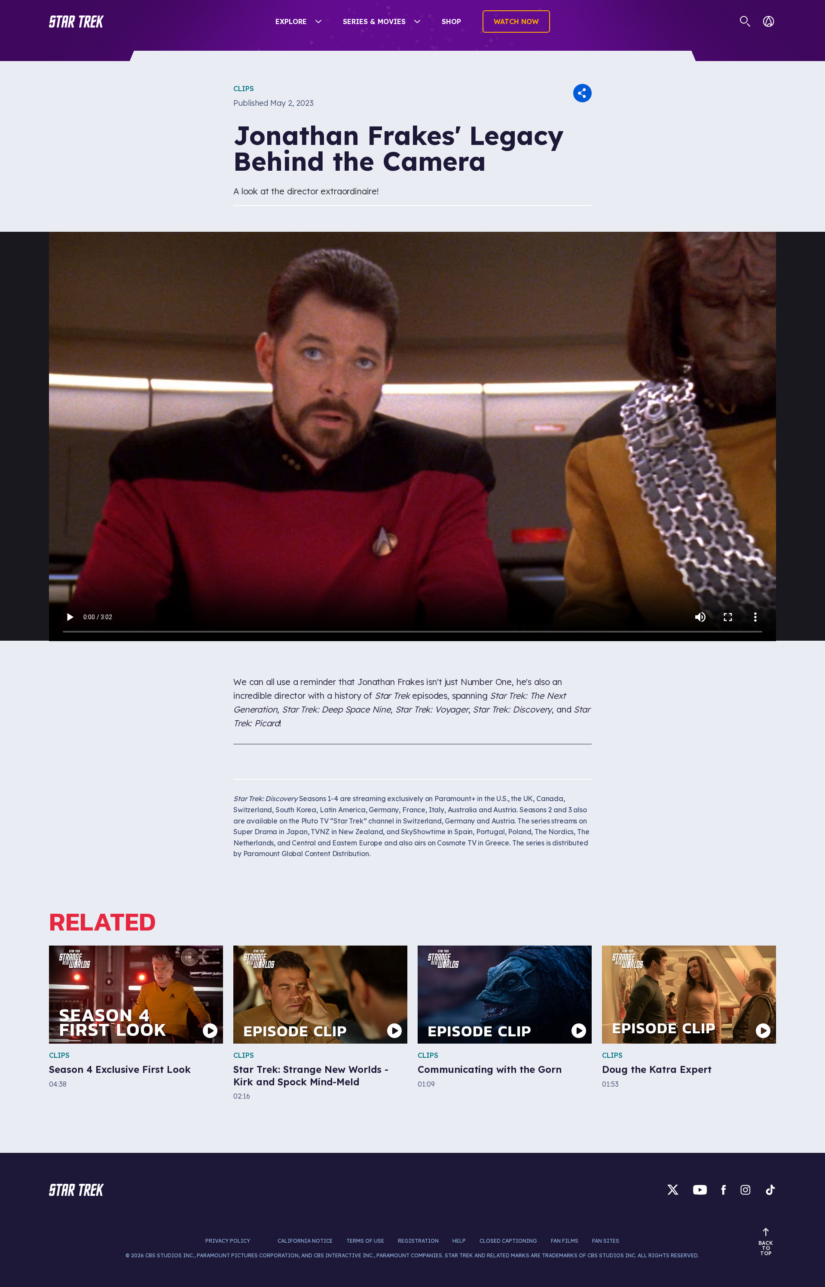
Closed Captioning (508, 1241)
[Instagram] (745, 1189)
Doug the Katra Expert (657, 1069)
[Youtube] (700, 1189)
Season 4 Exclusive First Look (120, 1069)
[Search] (745, 21)
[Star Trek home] (76, 1190)
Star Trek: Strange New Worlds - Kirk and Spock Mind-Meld (310, 1075)
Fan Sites (605, 1241)
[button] (76, 21)
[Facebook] (723, 1189)
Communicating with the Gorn (490, 1069)
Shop (451, 21)
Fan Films (564, 1241)
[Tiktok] (770, 1189)
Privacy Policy (227, 1241)
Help (459, 1241)
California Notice (305, 1241)
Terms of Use (365, 1241)
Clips (243, 88)
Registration (418, 1241)
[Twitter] (673, 1189)
